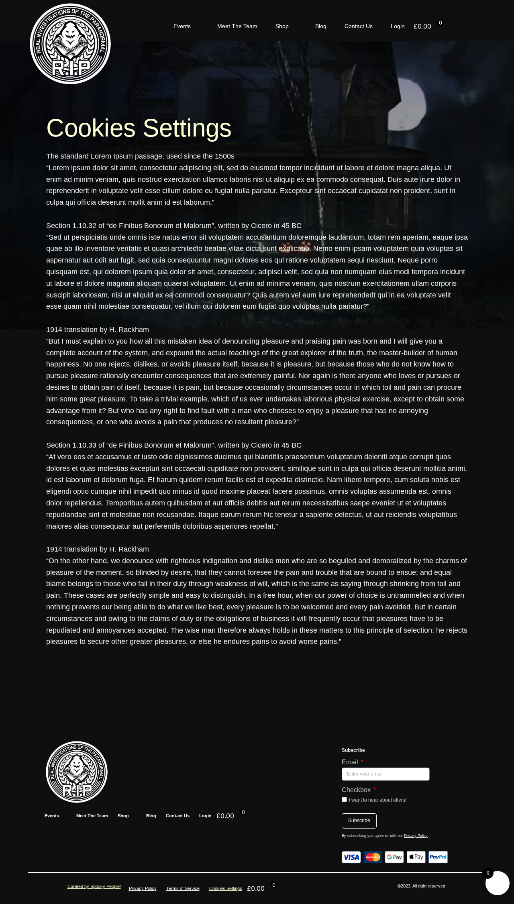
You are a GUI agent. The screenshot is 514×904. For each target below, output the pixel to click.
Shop (282, 26)
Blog (320, 26)
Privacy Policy (416, 836)
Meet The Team (237, 26)
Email (351, 762)
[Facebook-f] (459, 26)
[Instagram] (469, 26)
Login (398, 26)
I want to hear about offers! (377, 800)
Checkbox (357, 789)
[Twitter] (478, 26)
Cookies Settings (225, 888)
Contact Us (359, 26)
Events (182, 26)
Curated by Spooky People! (94, 886)
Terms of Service (183, 888)
